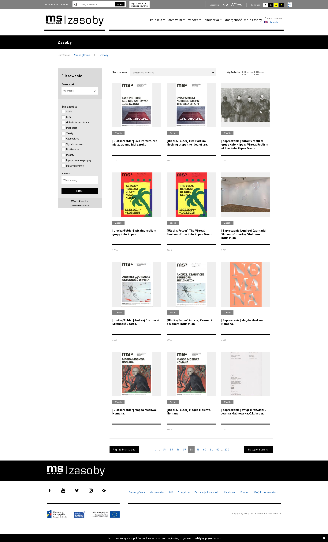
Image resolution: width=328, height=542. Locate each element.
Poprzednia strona (124, 449)
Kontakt (244, 492)
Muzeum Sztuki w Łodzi (56, 4)
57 (184, 449)
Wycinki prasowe (75, 144)
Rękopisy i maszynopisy (78, 160)
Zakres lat (68, 84)
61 (211, 449)
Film (68, 117)
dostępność (233, 20)
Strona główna (82, 55)
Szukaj (119, 4)
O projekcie (184, 492)
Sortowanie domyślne (143, 72)
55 (171, 449)
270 (227, 449)
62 (217, 449)
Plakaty (70, 155)
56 (178, 449)
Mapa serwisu (157, 492)
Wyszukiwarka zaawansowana (139, 4)
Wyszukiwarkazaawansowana (79, 203)
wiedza (193, 20)
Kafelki (250, 72)
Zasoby (104, 55)
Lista (261, 72)
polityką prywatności (207, 538)
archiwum (175, 20)
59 (197, 449)
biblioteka (212, 20)
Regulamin (230, 492)
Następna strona (258, 449)
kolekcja (156, 20)
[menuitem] (158, 19)
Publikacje (71, 127)
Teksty (69, 133)
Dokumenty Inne (75, 165)
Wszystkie (68, 90)
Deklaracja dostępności (207, 492)
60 (204, 449)
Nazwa (66, 173)
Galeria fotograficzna (77, 122)
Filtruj (79, 191)
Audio (69, 111)
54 (164, 449)
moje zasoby (253, 20)
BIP (171, 492)
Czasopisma (72, 138)
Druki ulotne (72, 149)
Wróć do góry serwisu (266, 492)
